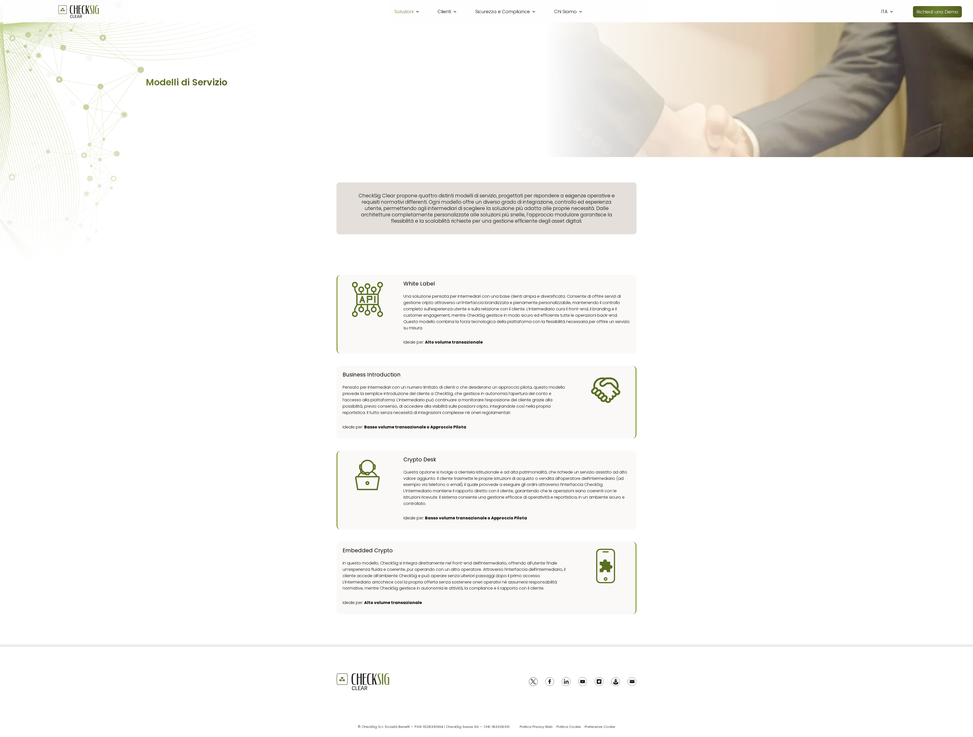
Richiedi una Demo (937, 12)
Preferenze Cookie (600, 727)
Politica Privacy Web (536, 727)
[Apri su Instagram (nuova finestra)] (599, 681)
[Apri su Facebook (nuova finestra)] (549, 681)
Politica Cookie (568, 727)
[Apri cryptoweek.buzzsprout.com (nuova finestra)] (615, 681)
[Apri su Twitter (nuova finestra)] (533, 681)
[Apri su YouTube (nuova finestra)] (582, 681)
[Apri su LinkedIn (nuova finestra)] (566, 681)
